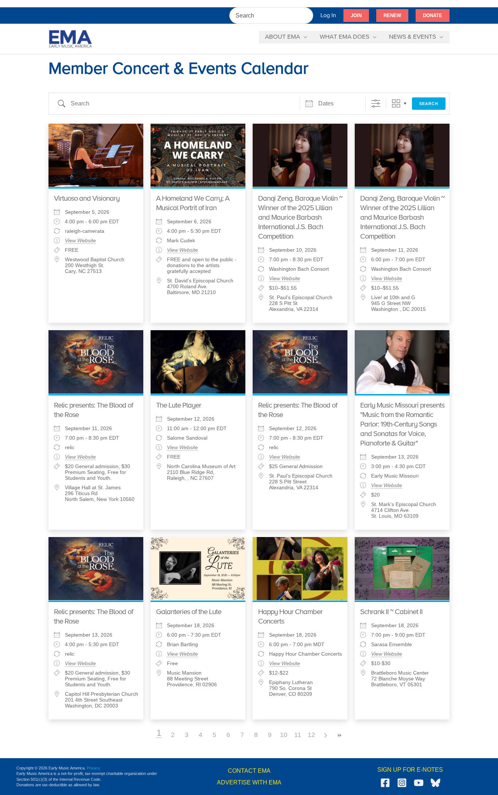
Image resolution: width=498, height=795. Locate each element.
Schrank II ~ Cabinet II (391, 612)
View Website (80, 240)
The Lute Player (178, 405)
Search (428, 103)
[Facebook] (385, 783)
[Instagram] (402, 783)
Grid (396, 103)
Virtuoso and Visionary (87, 198)
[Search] (308, 15)
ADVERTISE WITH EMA (249, 782)
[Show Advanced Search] (375, 103)
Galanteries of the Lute (188, 612)
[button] (356, 15)
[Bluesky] (435, 783)
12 (311, 734)
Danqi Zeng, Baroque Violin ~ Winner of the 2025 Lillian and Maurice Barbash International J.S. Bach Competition (300, 217)
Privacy (93, 768)
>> (339, 735)
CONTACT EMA (249, 771)
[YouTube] (419, 783)
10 (283, 734)
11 (297, 734)
